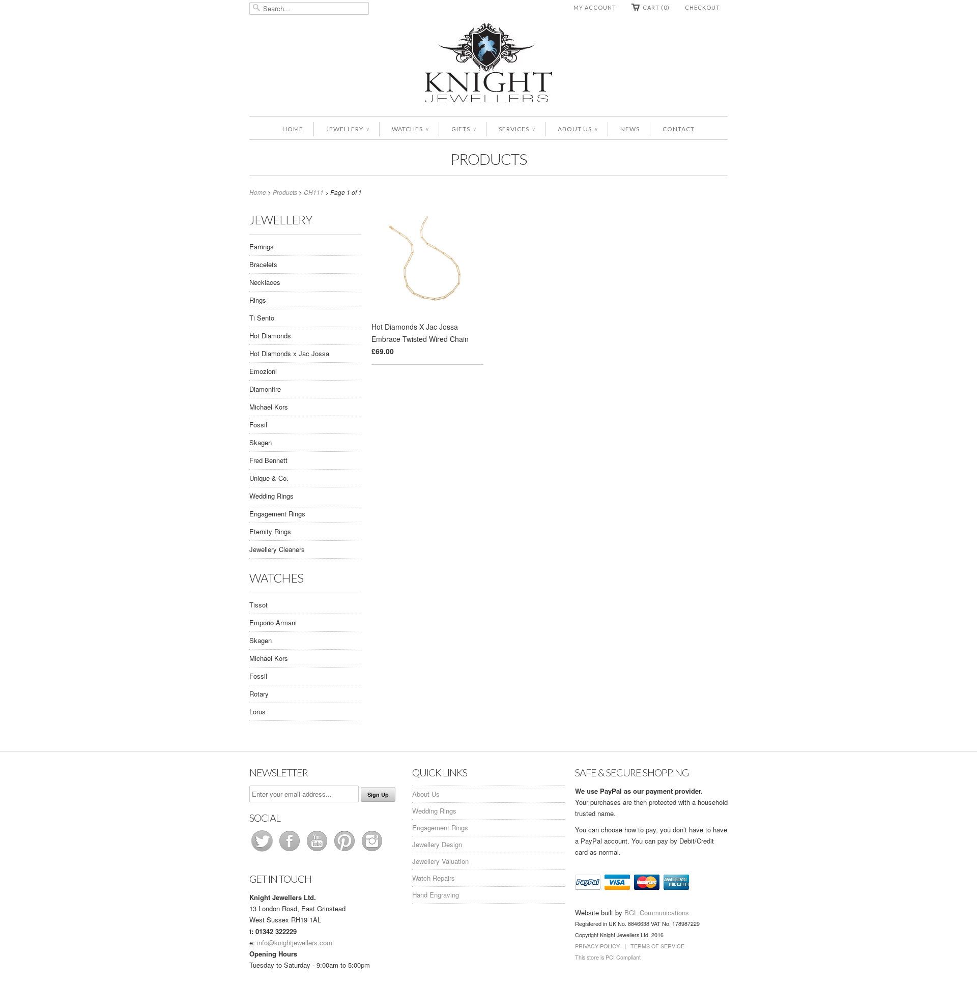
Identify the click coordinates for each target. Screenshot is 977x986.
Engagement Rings (277, 513)
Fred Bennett (268, 460)
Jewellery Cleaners (277, 549)
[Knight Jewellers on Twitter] (263, 851)
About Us (577, 129)
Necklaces (264, 282)
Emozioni (263, 371)
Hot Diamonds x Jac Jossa (289, 353)
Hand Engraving (435, 895)
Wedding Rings (271, 496)
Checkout (702, 7)
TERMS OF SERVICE (657, 946)
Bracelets (263, 264)
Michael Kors (268, 407)
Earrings (261, 246)
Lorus (257, 711)
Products (488, 159)
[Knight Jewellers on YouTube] (318, 851)
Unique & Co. (269, 478)
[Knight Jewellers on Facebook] (290, 851)
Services (517, 129)
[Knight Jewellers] (488, 64)
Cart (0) (656, 7)
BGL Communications (656, 912)
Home (292, 129)
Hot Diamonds (270, 335)
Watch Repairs (433, 878)
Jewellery (347, 129)
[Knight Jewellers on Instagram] (372, 851)
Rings (257, 300)
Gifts (463, 129)
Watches (410, 129)
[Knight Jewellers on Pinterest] (345, 851)
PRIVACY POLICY (597, 946)
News (630, 129)
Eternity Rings (270, 531)
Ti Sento (261, 318)
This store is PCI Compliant (608, 957)
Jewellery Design (437, 844)
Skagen (260, 442)
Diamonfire (265, 389)
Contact (679, 129)
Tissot (258, 605)
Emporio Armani (273, 622)
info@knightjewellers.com (294, 942)
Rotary (259, 694)
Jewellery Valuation (440, 861)
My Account (594, 7)
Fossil (258, 424)
